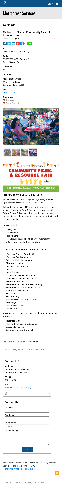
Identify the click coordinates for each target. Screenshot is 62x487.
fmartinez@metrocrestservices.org (20, 468)
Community (12, 349)
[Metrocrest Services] (6, 394)
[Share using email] (22, 44)
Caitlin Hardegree (11, 38)
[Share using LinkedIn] (13, 44)
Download (10, 100)
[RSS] (57, 473)
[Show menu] (56, 3)
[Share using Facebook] (5, 44)
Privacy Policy (27, 482)
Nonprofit (29, 349)
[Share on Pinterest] (55, 111)
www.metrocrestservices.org (18, 387)
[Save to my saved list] (30, 44)
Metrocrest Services (19, 13)
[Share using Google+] (18, 44)
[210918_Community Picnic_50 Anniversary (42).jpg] (24, 152)
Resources (44, 349)
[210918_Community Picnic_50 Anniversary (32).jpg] (16, 152)
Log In (50, 3)
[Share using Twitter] (9, 44)
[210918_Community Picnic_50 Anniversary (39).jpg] (33, 152)
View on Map (9, 92)
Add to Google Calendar (15, 103)
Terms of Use (39, 482)
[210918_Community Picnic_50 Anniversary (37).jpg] (7, 152)
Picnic (36, 349)
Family (21, 349)
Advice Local (8, 482)
